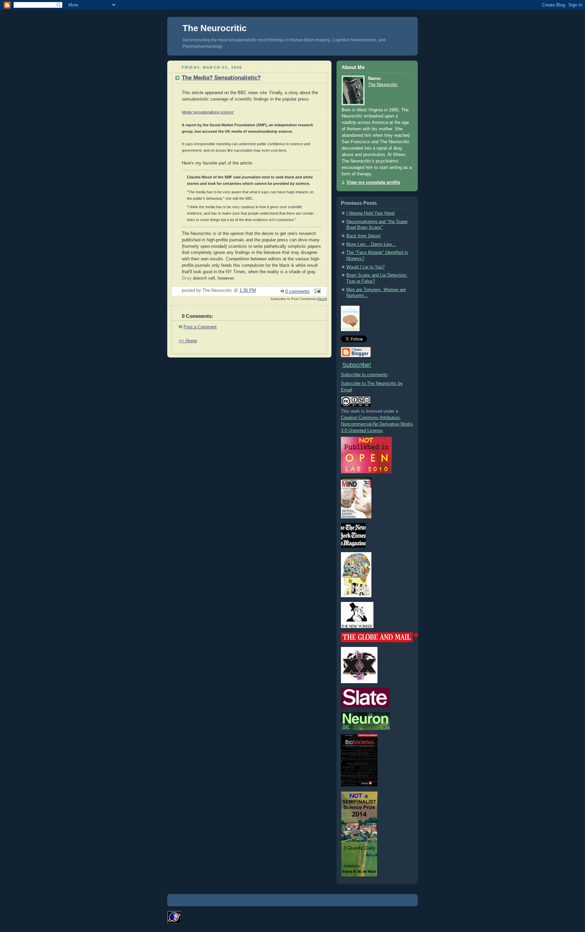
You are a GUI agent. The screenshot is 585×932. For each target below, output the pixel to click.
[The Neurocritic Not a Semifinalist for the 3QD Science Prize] (359, 875)
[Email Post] (316, 291)
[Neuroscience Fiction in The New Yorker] (357, 626)
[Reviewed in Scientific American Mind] (356, 517)
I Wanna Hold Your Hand (370, 213)
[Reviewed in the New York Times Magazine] (353, 546)
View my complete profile (373, 182)
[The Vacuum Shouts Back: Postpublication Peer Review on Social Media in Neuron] (365, 728)
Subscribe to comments (364, 374)
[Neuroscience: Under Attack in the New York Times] (356, 595)
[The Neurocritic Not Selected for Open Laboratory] (366, 472)
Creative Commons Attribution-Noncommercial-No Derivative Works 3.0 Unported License (377, 424)
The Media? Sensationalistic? (221, 77)
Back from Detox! (363, 236)
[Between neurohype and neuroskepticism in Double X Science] (359, 681)
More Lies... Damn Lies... (371, 244)
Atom (322, 299)
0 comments (297, 291)
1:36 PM (247, 290)
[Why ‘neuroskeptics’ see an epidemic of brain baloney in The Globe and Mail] (380, 640)
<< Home (188, 341)
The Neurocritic (214, 28)
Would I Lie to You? (365, 267)
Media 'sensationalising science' (208, 112)
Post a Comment (200, 327)
